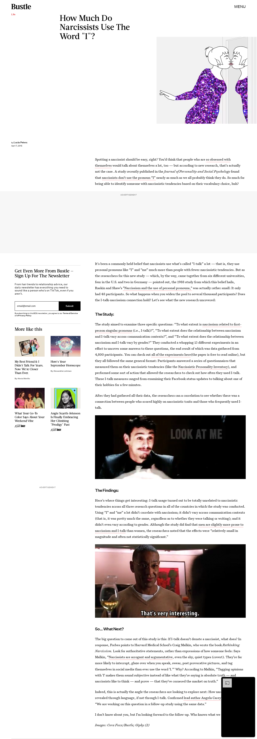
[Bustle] (21, 6)
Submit (70, 306)
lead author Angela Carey (202, 698)
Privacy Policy (24, 315)
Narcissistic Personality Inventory (203, 367)
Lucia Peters (20, 142)
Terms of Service (70, 313)
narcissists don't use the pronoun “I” (129, 177)
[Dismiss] (251, 680)
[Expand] (225, 680)
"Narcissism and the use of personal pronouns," (157, 288)
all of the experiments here (171, 354)
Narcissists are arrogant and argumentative (141, 657)
